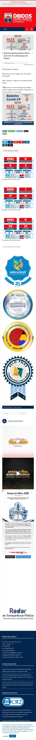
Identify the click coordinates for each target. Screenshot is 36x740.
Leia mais (24, 731)
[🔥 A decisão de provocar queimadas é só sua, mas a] (18, 473)
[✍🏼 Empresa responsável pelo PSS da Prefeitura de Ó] (18, 538)
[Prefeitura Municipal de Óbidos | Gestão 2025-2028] (18, 17)
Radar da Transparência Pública (21, 720)
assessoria (14, 712)
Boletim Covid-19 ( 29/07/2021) (11, 179)
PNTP (9, 720)
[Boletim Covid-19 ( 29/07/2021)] (18, 167)
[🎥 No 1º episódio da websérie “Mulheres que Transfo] (18, 441)
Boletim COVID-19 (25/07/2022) (11, 210)
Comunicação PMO (9, 63)
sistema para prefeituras (23, 710)
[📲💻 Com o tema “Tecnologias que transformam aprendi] (18, 506)
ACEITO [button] (12, 736)
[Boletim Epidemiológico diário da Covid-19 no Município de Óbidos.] (18, 42)
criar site (13, 710)
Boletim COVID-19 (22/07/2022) (11, 240)
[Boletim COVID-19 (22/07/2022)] (18, 228)
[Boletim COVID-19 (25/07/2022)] (18, 198)
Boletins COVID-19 (29, 64)
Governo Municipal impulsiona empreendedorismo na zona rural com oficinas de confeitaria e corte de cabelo (18, 4)
